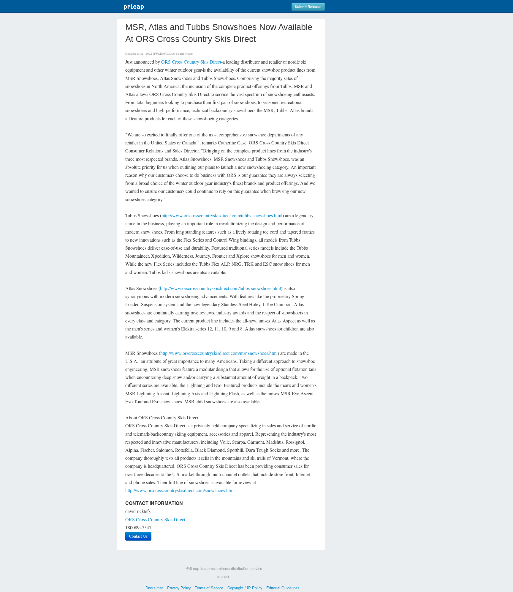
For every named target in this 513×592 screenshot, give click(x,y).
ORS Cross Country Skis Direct (191, 62)
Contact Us (138, 536)
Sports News (184, 53)
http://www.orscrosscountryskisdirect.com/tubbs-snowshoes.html (222, 215)
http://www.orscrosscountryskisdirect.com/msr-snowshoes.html (219, 353)
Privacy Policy (179, 588)
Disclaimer (154, 588)
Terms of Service (209, 588)
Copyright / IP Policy (244, 588)
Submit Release (308, 6)
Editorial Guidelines (282, 588)
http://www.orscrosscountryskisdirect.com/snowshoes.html (180, 490)
